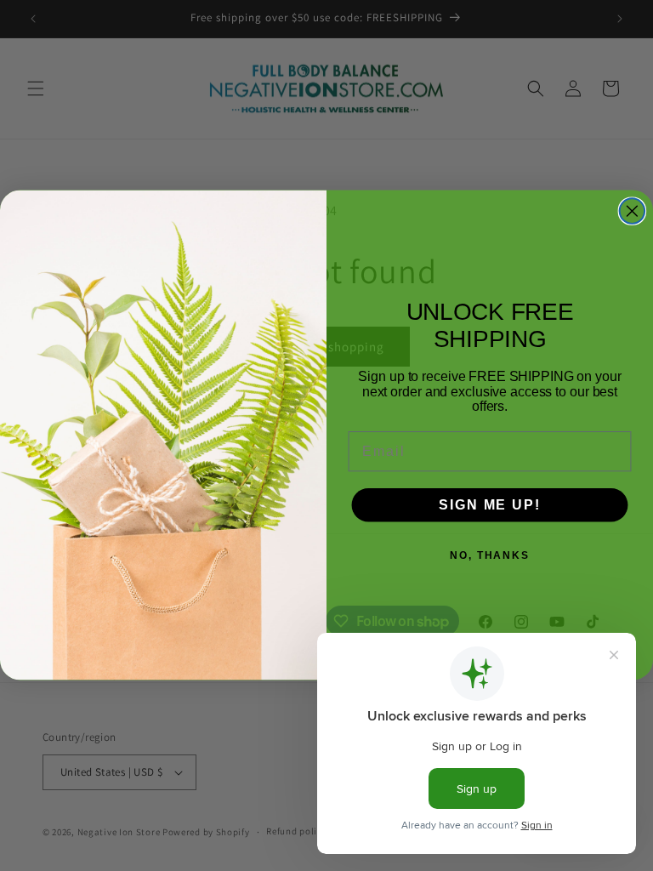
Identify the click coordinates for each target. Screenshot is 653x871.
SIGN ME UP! (489, 505)
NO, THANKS (490, 555)
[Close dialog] (632, 212)
